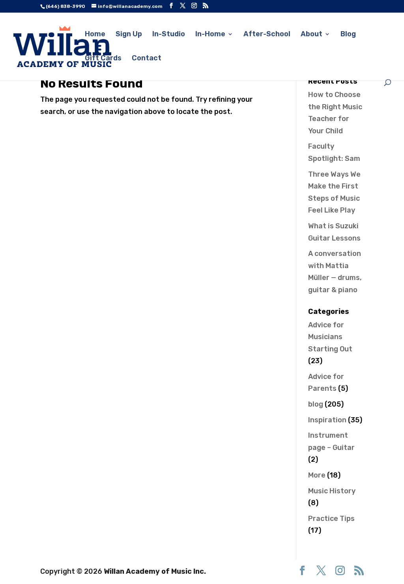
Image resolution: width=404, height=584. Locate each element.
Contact (146, 58)
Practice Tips (331, 518)
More (316, 475)
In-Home (210, 34)
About (311, 34)
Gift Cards (103, 58)
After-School (266, 34)
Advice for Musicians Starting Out (330, 337)
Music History (331, 491)
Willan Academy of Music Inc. (155, 571)
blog (315, 404)
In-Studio (168, 34)
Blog (348, 34)
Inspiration (327, 420)
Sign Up (129, 34)
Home (95, 34)
